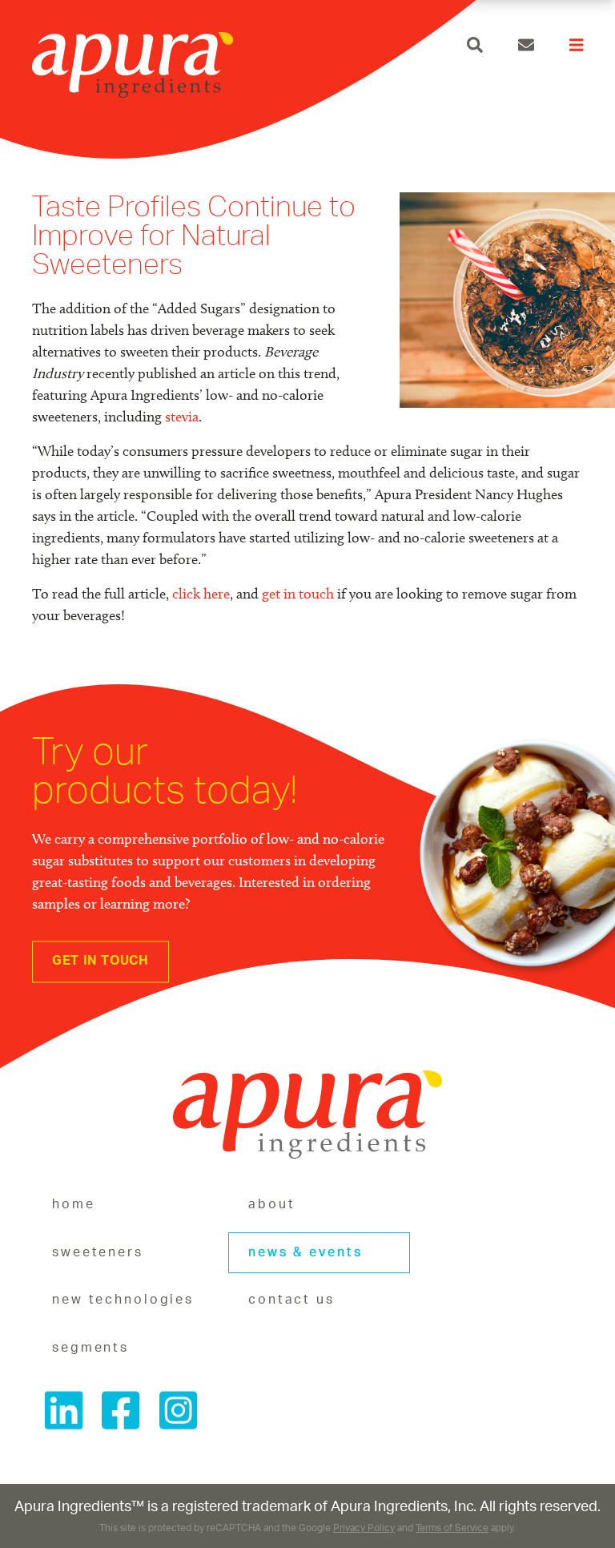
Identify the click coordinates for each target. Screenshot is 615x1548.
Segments (90, 1347)
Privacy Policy (364, 1528)
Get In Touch (100, 960)
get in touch (298, 594)
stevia (182, 416)
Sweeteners (97, 1252)
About (271, 1204)
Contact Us (291, 1299)
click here (201, 594)
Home (73, 1204)
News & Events (305, 1252)
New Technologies (123, 1299)
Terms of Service (452, 1528)
